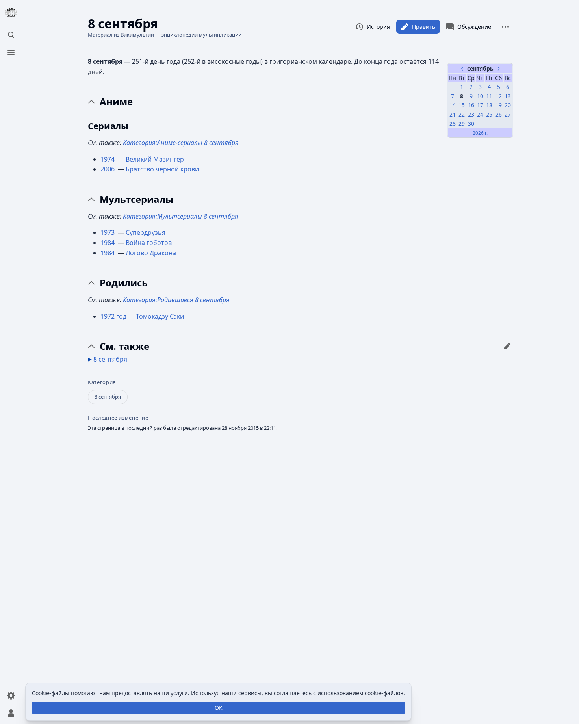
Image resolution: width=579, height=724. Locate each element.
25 (489, 114)
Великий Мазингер (155, 159)
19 (498, 105)
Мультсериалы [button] (136, 199)
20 (508, 105)
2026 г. (480, 133)
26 (498, 114)
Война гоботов (149, 242)
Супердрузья (145, 232)
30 (471, 123)
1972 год (113, 316)
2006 (108, 169)
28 (452, 123)
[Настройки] (11, 696)
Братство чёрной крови (162, 169)
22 (461, 114)
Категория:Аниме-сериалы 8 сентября (181, 142)
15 (461, 105)
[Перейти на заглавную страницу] (11, 12)
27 (508, 114)
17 (480, 105)
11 (489, 96)
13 (508, 96)
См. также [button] (124, 346)
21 (452, 114)
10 (480, 96)
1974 (108, 159)
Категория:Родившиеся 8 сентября (176, 299)
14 (452, 105)
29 (461, 123)
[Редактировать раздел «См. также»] (507, 346)
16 (471, 105)
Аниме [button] (116, 102)
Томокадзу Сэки (160, 316)
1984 (108, 242)
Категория (102, 382)
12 (498, 96)
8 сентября (110, 359)
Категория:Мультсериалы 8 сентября (180, 216)
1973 (108, 232)
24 (480, 114)
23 (471, 114)
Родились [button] (124, 283)
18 (489, 105)
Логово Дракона (151, 253)
